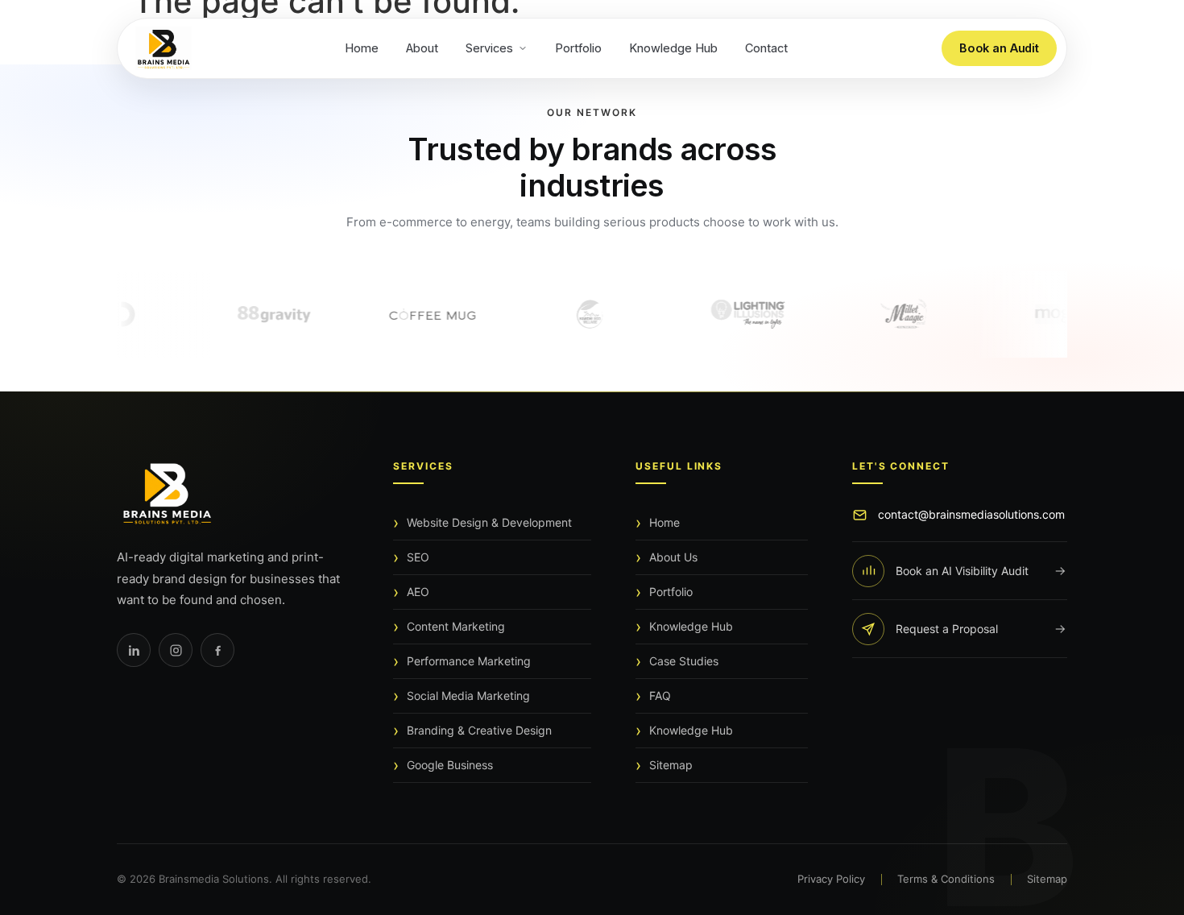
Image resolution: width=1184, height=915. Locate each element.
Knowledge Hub (673, 48)
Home (362, 48)
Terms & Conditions (946, 878)
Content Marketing (456, 626)
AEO (418, 591)
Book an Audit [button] (999, 48)
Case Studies (683, 661)
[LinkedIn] (134, 650)
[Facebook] (217, 650)
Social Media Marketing (468, 695)
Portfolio (578, 48)
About (422, 48)
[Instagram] (176, 650)
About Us (673, 557)
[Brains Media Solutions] (233, 493)
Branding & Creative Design (479, 730)
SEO (418, 557)
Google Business (450, 765)
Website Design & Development (489, 522)
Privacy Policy (831, 878)
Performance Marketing (469, 661)
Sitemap (671, 765)
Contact (766, 48)
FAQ (660, 695)
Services (489, 48)
